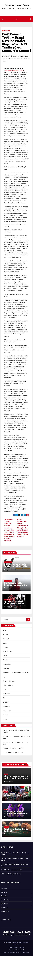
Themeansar (16, 943)
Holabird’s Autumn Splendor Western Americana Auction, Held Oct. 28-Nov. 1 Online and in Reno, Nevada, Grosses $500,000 (9, 530)
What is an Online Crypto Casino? (13, 752)
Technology (6, 706)
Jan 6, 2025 (9, 833)
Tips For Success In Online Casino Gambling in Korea (16, 777)
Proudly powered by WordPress (11, 942)
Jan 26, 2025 (9, 816)
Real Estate (6, 693)
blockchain (15, 56)
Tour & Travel (7, 710)
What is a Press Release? (24, 952)
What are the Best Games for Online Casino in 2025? (16, 795)
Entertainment (5, 30)
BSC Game (25, 56)
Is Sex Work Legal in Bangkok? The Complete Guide (15, 813)
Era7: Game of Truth (11, 58)
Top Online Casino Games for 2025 (13, 748)
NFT (22, 58)
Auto (4, 630)
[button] (30, 19)
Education (6, 647)
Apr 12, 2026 (9, 781)
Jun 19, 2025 (9, 798)
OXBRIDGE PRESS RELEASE (14, 70)
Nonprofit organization (9, 681)
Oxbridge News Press (16, 5)
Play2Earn (4, 61)
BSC (20, 56)
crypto (3, 58)
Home (10, 947)
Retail (4, 698)
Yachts (5, 719)
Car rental (6, 639)
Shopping (6, 702)
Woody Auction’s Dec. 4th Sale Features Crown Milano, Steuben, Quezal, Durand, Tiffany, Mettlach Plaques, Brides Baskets (22, 527)
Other (4, 689)
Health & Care (7, 664)
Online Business (7, 685)
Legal (4, 677)
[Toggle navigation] (17, 19)
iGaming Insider (6, 919)
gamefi (18, 58)
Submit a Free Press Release (10, 952)
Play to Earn (27, 58)
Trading (5, 715)
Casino (5, 643)
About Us (15, 947)
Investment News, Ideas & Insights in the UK (16, 672)
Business (5, 634)
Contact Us (21, 947)
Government (6, 660)
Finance (5, 655)
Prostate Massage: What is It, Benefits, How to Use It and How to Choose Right (16, 567)
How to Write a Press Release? (16, 950)
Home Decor (6, 668)
